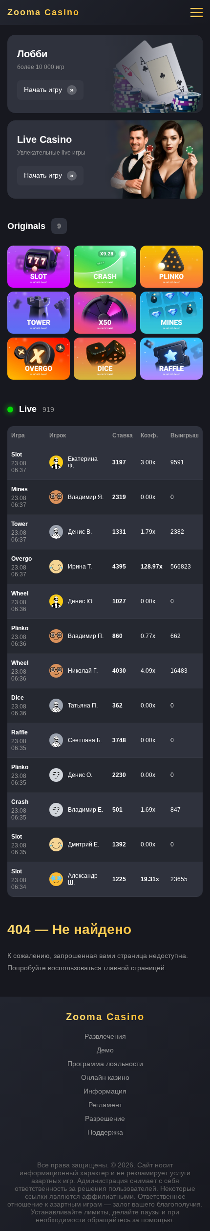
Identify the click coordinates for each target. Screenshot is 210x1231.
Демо (105, 1050)
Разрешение (105, 1118)
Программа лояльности (105, 1064)
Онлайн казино (105, 1077)
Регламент (105, 1105)
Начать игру (43, 89)
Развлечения (105, 1036)
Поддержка (105, 1132)
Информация (105, 1091)
